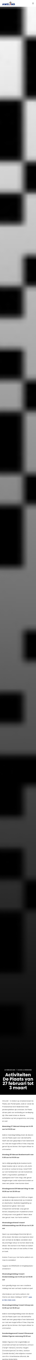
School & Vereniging (24, 1070)
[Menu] (33, 3)
